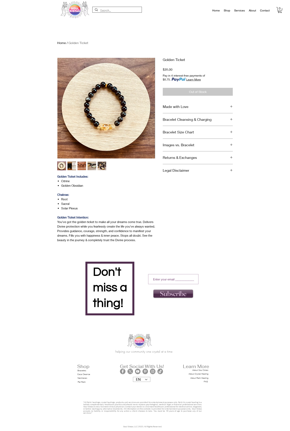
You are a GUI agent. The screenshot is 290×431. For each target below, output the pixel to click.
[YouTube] (137, 371)
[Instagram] (152, 371)
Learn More (193, 79)
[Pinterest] (145, 371)
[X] (130, 371)
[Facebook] (122, 371)
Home (61, 43)
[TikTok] (160, 371)
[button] (279, 10)
